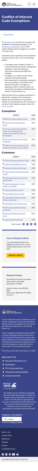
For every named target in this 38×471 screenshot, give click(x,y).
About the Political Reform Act (16, 361)
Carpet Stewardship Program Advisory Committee (14, 185)
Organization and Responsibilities (16, 372)
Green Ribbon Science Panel (14, 194)
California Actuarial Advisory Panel (17, 160)
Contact (4, 445)
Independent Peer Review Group (16, 204)
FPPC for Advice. (8, 106)
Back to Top (6, 432)
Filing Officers (8, 35)
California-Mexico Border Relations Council (16, 173)
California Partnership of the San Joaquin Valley (15, 179)
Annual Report (10, 364)
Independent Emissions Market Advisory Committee (14, 199)
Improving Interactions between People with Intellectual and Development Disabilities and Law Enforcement (15, 132)
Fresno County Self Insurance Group (14, 124)
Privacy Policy (7, 435)
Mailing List (6, 439)
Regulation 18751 (10, 42)
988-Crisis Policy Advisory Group (16, 119)
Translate (19, 422)
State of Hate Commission (14, 220)
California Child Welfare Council (16, 164)
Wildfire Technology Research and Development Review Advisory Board (16, 147)
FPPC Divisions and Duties (14, 368)
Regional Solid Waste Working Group (14, 215)
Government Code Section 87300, (13, 47)
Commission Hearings (12, 376)
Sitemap (5, 442)
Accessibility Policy (8, 449)
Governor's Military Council (14, 190)
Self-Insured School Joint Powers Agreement (15, 141)
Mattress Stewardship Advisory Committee (14, 209)
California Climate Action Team (15, 168)
